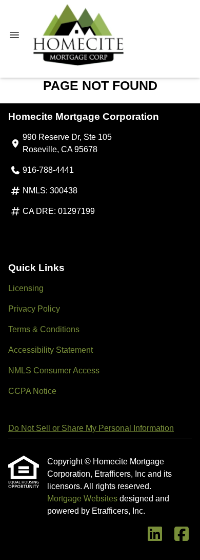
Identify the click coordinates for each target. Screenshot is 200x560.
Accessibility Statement (50, 350)
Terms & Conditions (43, 329)
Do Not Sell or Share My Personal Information (91, 428)
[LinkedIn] (155, 535)
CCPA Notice (32, 391)
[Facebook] (181, 535)
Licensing (26, 288)
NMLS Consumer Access (53, 370)
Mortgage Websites (83, 498)
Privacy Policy (34, 308)
